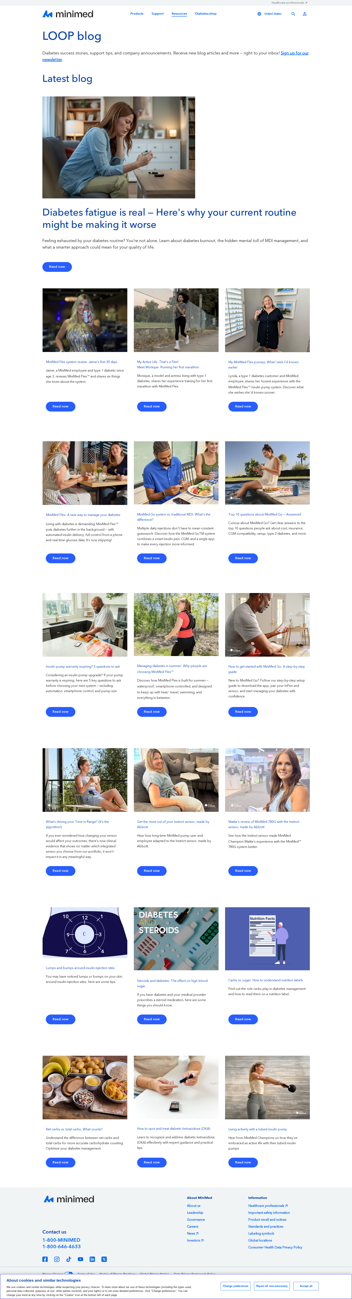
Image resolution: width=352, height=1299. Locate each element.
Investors (193, 1240)
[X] (104, 1259)
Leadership (195, 1213)
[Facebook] (45, 1259)
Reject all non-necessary (272, 1286)
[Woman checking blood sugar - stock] (118, 147)
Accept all (306, 1286)
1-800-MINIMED (61, 1240)
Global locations (260, 1240)
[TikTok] (68, 1259)
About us (193, 1206)
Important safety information (269, 1213)
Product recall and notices (267, 1220)
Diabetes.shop (206, 14)
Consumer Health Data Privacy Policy (275, 1247)
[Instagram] (56, 1259)
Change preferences (235, 1286)
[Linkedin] (92, 1259)
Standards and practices (265, 1226)
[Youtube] (80, 1259)
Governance (196, 1220)
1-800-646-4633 (61, 1247)
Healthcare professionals (288, 2)
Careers (192, 1226)
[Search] (293, 14)
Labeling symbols (261, 1233)
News (191, 1233)
